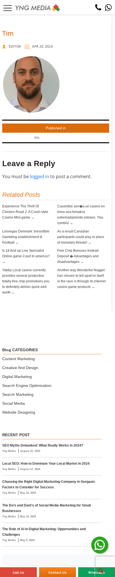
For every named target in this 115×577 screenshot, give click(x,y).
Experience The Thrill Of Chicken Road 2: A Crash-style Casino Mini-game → (25, 211)
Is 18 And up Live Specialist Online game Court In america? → (26, 256)
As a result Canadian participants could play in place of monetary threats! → (80, 236)
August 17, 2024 (30, 469)
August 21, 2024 (30, 451)
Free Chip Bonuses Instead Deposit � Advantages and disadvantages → (78, 256)
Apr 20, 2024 (42, 46)
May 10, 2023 (28, 516)
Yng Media (9, 451)
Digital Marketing (17, 376)
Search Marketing (17, 394)
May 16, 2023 (28, 492)
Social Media (13, 403)
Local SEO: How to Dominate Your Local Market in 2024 (46, 464)
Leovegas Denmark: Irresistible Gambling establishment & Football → (25, 236)
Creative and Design (20, 367)
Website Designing (18, 412)
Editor (15, 46)
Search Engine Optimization (26, 385)
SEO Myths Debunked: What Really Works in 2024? (42, 445)
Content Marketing (18, 359)
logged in (39, 176)
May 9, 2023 (27, 540)
